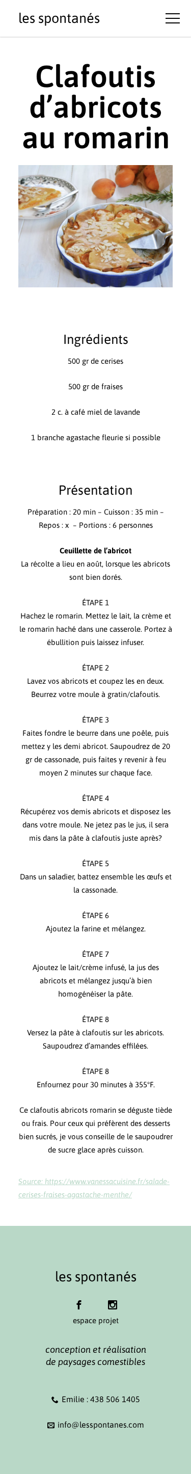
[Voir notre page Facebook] (79, 1300)
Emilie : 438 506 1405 (101, 1399)
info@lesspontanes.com (101, 1424)
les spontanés (59, 18)
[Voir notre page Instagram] (112, 1300)
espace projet (96, 1320)
